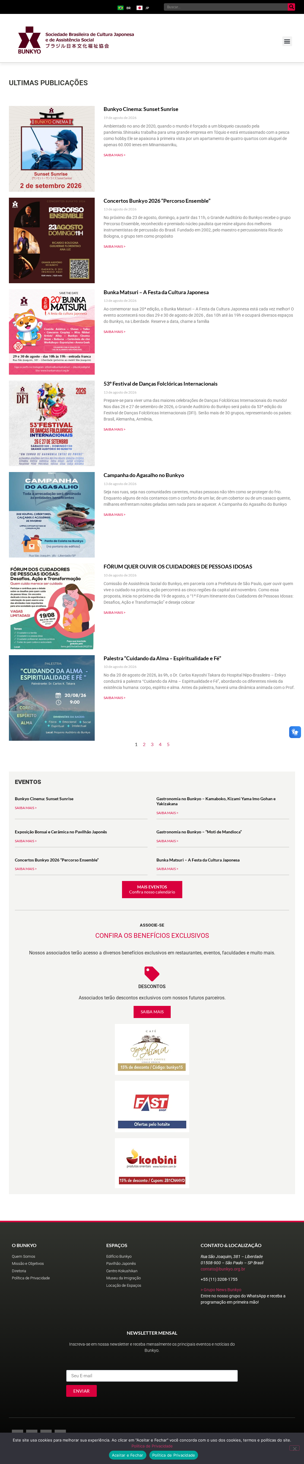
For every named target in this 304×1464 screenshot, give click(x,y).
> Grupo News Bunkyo (221, 1289)
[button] (287, 41)
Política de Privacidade (152, 1446)
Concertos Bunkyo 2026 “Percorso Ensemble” (157, 200)
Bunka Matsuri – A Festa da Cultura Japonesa (156, 292)
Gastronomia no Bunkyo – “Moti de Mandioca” (199, 831)
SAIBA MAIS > (115, 155)
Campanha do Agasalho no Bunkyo (144, 475)
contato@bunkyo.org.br (223, 1269)
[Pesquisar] (291, 7)
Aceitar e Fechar (127, 1455)
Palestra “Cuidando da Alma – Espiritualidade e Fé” (162, 658)
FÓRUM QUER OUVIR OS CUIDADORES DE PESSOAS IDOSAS (178, 566)
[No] (294, 1448)
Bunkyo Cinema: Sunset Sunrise (141, 109)
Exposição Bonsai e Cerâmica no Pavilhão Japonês (61, 831)
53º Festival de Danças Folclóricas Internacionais (161, 383)
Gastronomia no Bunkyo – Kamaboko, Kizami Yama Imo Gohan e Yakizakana (216, 801)
